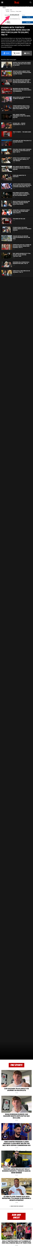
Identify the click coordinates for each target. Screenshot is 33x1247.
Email (28, 53)
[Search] (30, 2)
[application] (16, 15)
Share (7, 53)
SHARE (18, 53)
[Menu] (2, 2)
